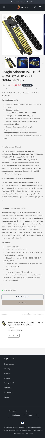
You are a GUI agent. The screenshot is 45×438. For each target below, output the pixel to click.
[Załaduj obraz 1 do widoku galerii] (10, 62)
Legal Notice (8, 392)
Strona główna (9, 364)
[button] (4, 7)
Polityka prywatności (9, 430)
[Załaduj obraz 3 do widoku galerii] (34, 62)
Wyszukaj (7, 373)
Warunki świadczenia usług (24, 430)
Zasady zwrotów (9, 383)
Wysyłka (7, 378)
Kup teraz (22, 303)
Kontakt (6, 397)
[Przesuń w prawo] (42, 63)
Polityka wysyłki (38, 430)
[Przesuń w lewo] (2, 63)
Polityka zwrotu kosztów (34, 427)
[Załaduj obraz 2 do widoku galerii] (22, 62)
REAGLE (11, 427)
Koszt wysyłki (17, 88)
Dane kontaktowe (19, 433)
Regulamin (7, 388)
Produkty (7, 369)
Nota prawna (29, 433)
